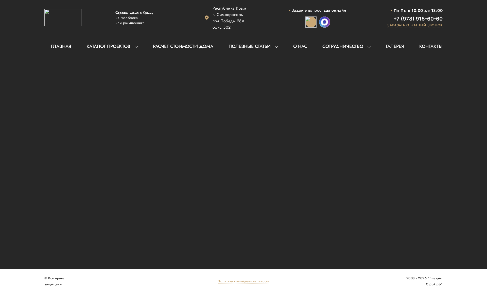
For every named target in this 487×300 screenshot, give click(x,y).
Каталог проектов (108, 46)
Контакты (431, 46)
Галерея (395, 46)
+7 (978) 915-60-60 (418, 19)
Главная (61, 46)
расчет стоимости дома (183, 46)
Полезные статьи (250, 46)
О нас (300, 46)
